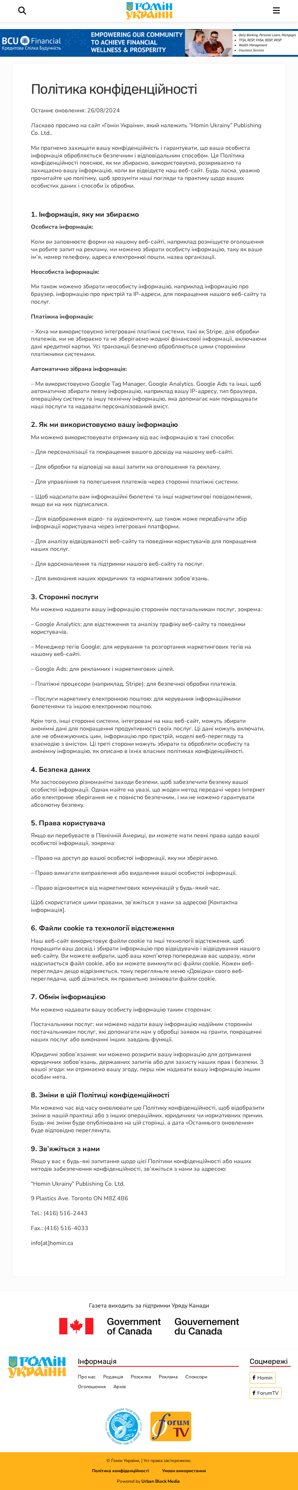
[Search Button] (22, 11)
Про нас (87, 1377)
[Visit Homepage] (150, 11)
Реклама (168, 1377)
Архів (119, 1386)
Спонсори (196, 1377)
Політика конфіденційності (127, 1471)
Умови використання (184, 1471)
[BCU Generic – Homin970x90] (149, 43)
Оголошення (92, 1386)
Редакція (113, 1377)
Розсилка (141, 1377)
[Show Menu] (276, 11)
